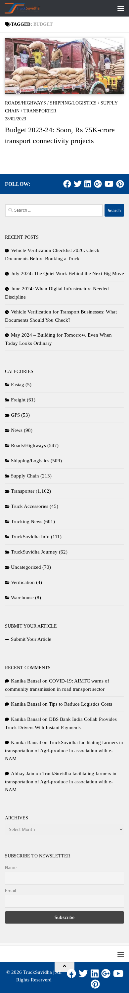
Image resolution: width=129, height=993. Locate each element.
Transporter (39, 110)
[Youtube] (109, 184)
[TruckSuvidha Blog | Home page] (28, 8)
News (16, 430)
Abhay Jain (22, 773)
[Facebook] (67, 184)
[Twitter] (78, 184)
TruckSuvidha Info (30, 536)
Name (11, 867)
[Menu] (120, 8)
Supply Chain (25, 475)
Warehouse (22, 597)
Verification (23, 582)
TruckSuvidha (37, 972)
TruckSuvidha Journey (34, 552)
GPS (15, 415)
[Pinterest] (120, 184)
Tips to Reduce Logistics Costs (80, 704)
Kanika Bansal (26, 680)
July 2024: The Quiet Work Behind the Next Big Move (67, 273)
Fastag (17, 384)
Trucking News (26, 521)
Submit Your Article (31, 639)
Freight (18, 399)
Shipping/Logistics (73, 103)
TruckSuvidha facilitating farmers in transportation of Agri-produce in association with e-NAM (64, 750)
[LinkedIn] (87, 184)
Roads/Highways (25, 103)
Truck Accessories (29, 506)
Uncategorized (26, 567)
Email (10, 890)
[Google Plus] (98, 184)
